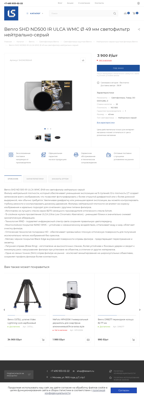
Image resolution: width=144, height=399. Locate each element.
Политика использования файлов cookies (126, 379)
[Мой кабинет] (138, 3)
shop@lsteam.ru (85, 371)
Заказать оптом (60, 179)
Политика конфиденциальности (124, 372)
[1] (48, 95)
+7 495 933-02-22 (13, 3)
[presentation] (4, 310)
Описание (13, 179)
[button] (45, 129)
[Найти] (114, 13)
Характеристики (35, 179)
